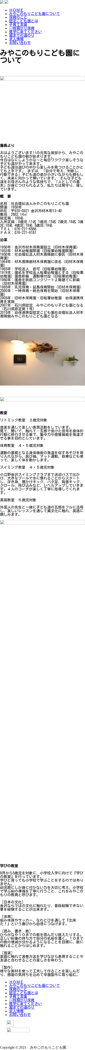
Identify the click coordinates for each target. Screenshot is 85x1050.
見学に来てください (25, 32)
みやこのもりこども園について (34, 13)
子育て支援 (18, 24)
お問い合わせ (20, 42)
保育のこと (18, 17)
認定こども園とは (23, 21)
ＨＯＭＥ (16, 10)
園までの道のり (21, 35)
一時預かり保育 (21, 28)
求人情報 (16, 39)
